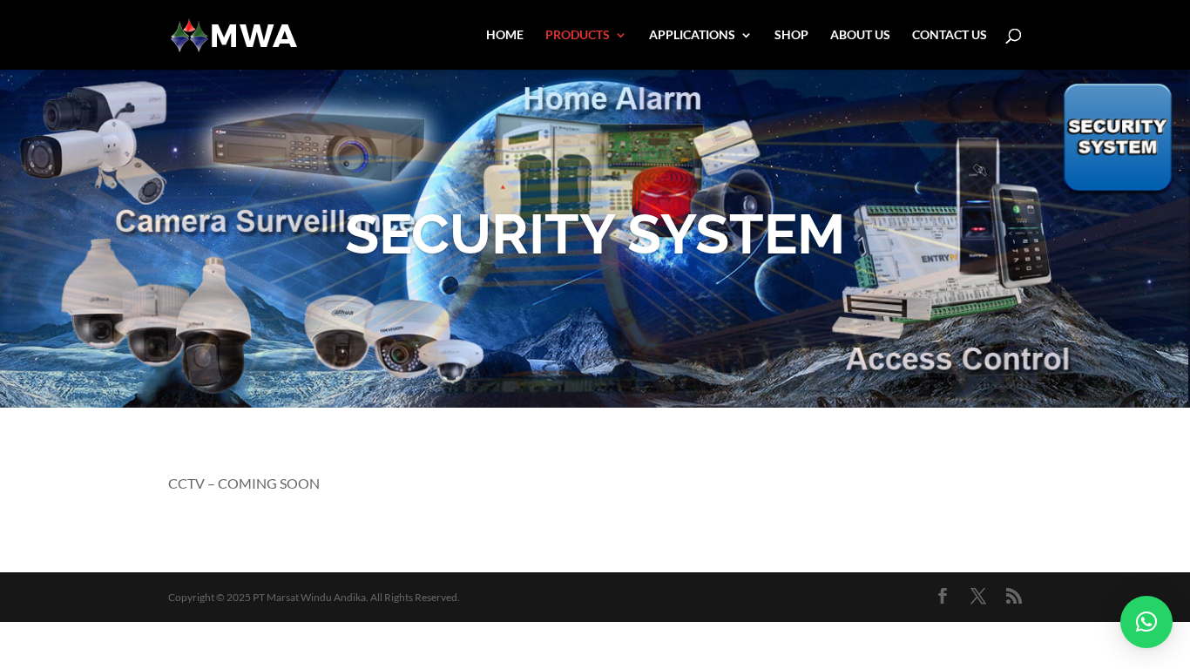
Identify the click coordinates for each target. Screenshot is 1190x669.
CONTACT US (949, 35)
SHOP (791, 35)
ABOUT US (860, 35)
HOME (505, 35)
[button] (1146, 622)
